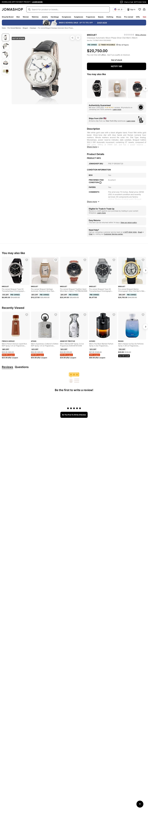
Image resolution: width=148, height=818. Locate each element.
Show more (92, 147)
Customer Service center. (113, 234)
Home (4, 28)
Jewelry (45, 17)
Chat (90, 234)
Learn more (117, 109)
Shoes (118, 17)
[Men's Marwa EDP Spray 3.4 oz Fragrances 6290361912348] (85, 315)
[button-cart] (144, 9)
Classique (33, 28)
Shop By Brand (7, 17)
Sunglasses (66, 17)
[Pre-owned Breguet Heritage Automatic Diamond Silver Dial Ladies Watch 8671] (56, 260)
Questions (22, 367)
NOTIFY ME (116, 66)
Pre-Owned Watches (14, 28)
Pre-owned (128, 17)
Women (26, 17)
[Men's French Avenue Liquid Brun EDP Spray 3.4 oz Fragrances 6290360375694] (27, 315)
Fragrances (90, 17)
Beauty (100, 17)
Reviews (7, 367)
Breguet (25, 28)
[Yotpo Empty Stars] (129, 35)
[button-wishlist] (139, 9)
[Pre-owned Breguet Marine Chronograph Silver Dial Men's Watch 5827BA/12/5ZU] (143, 260)
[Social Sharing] (72, 38)
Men (18, 17)
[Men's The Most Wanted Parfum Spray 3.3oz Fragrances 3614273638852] (114, 315)
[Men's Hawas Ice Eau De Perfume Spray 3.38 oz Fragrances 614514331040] (143, 315)
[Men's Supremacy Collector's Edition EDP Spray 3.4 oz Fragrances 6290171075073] (56, 315)
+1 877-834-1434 (130, 232)
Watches (35, 17)
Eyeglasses (78, 17)
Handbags (55, 17)
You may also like (96, 74)
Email (140, 232)
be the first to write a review (74, 415)
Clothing (109, 17)
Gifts (138, 17)
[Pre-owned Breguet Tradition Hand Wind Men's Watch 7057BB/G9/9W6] (85, 260)
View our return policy (128, 222)
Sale (144, 17)
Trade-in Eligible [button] (108, 45)
